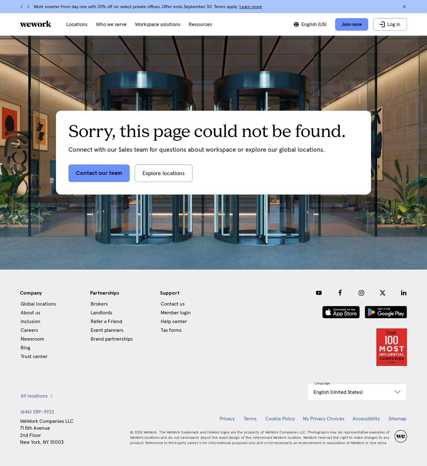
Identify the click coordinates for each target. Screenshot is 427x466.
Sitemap (397, 418)
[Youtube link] (319, 293)
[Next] (28, 6)
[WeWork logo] (35, 24)
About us (30, 312)
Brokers (99, 303)
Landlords (101, 312)
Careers (29, 330)
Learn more (250, 7)
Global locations (38, 303)
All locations (34, 395)
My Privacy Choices (323, 418)
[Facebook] (340, 293)
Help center (174, 321)
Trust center (34, 356)
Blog (25, 347)
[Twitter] (382, 293)
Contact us (173, 303)
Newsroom (32, 339)
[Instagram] (361, 293)
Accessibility (366, 418)
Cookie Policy (280, 418)
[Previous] (22, 6)
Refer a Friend (106, 321)
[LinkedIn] (404, 293)
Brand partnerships (112, 339)
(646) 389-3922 (37, 411)
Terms (250, 418)
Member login (176, 312)
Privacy (227, 418)
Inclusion (30, 321)
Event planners (107, 330)
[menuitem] (77, 24)
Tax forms (171, 330)
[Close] (404, 7)
